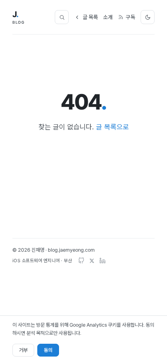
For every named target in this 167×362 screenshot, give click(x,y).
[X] (91, 260)
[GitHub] (81, 261)
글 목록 (90, 17)
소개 (108, 17)
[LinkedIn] (102, 261)
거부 (23, 350)
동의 (48, 350)
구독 (130, 17)
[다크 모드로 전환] (148, 17)
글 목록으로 (112, 127)
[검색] (62, 17)
